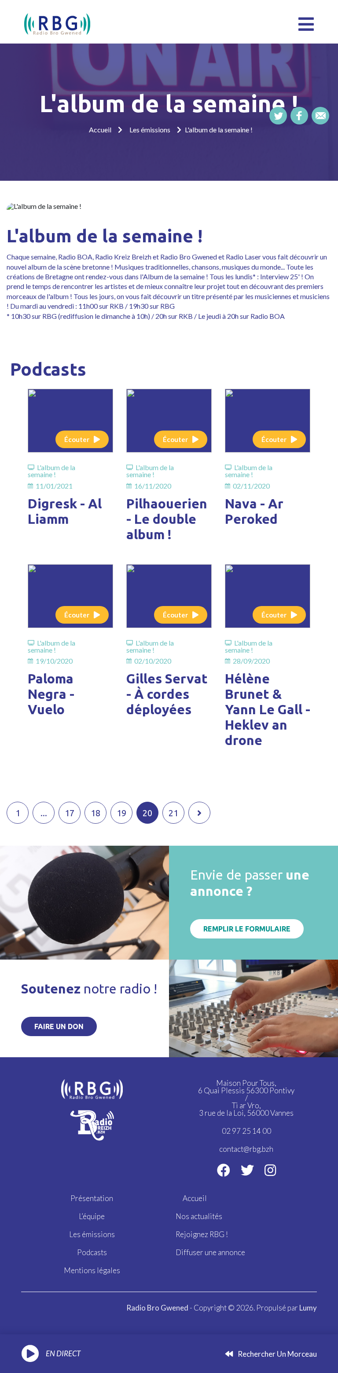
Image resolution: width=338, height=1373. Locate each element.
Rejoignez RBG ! (202, 1234)
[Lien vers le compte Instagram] (270, 1170)
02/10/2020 (152, 661)
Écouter (76, 439)
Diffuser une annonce (210, 1252)
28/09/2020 (251, 661)
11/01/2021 (54, 485)
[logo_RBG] (57, 23)
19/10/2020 (54, 661)
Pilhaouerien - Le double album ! (166, 519)
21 (173, 813)
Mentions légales (92, 1270)
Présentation (91, 1198)
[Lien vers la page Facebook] (223, 1170)
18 (95, 813)
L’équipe (92, 1216)
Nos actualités (199, 1216)
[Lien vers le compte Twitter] (247, 1170)
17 (69, 813)
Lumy (308, 1307)
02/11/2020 (251, 485)
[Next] (199, 813)
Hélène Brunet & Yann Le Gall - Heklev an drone (267, 709)
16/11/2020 (152, 485)
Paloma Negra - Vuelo (51, 694)
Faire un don (59, 1026)
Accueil (100, 129)
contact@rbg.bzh (246, 1149)
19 (121, 813)
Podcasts (92, 1252)
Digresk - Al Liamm (65, 511)
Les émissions (149, 129)
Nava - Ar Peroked (254, 511)
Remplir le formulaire (246, 929)
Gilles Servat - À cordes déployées (167, 694)
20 (147, 813)
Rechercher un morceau (276, 1354)
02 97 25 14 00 (246, 1131)
